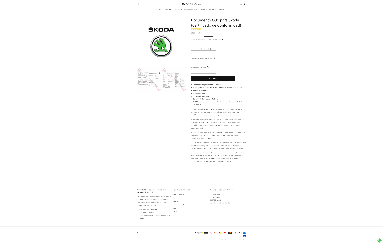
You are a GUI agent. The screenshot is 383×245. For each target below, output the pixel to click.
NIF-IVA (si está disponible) (198, 67)
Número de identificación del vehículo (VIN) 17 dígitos (206, 40)
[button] (139, 4)
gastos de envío (208, 35)
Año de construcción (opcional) (200, 49)
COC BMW (176, 201)
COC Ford (176, 208)
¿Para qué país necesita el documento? (202, 58)
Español (141, 237)
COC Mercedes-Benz (179, 205)
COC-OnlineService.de (230, 240)
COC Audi (176, 198)
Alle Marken (177, 212)
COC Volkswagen (178, 194)
